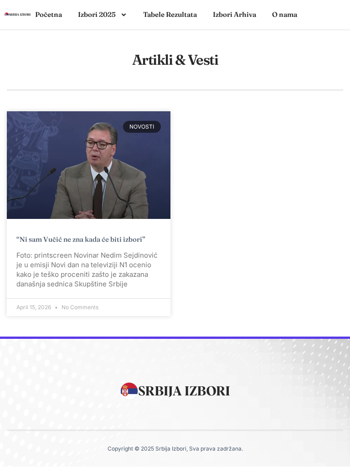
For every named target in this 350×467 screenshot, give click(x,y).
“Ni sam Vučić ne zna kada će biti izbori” (80, 239)
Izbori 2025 (97, 14)
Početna (48, 14)
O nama (284, 14)
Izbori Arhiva (234, 14)
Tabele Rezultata (170, 14)
